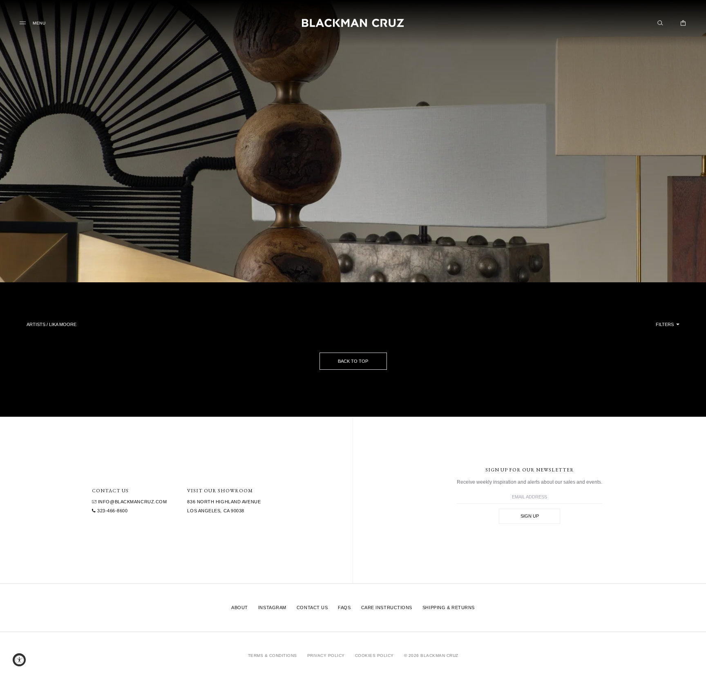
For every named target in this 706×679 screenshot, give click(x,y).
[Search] (660, 22)
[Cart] (683, 22)
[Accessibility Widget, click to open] (19, 659)
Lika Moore (62, 324)
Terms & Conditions (272, 655)
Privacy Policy (326, 655)
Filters (665, 324)
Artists (36, 324)
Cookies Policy (374, 655)
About (239, 607)
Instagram (272, 607)
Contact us (312, 607)
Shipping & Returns (448, 607)
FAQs (344, 607)
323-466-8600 (111, 510)
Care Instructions (386, 607)
